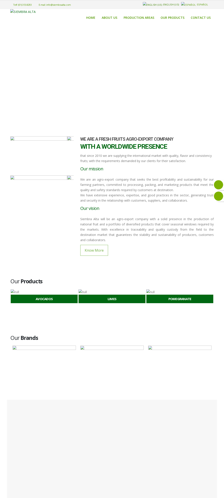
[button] (12, 297)
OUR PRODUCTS (172, 18)
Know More (94, 250)
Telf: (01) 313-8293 (22, 4)
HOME (90, 18)
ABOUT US (109, 18)
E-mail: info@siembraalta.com (55, 4)
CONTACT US (201, 18)
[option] (44, 296)
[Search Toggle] (212, 4)
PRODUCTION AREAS (139, 18)
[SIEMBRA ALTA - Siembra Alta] (23, 11)
